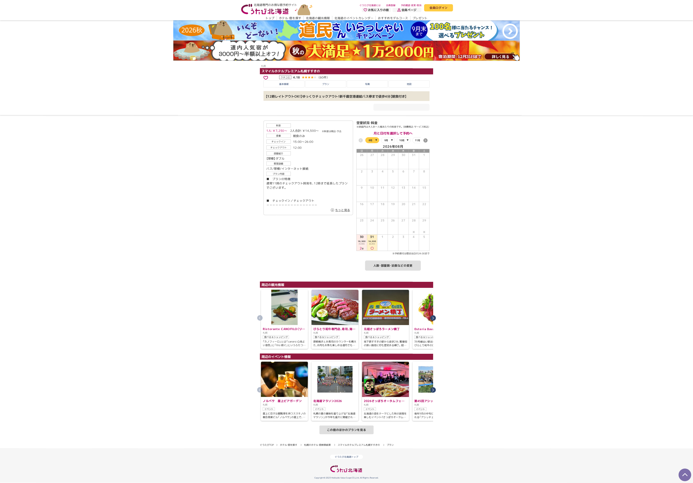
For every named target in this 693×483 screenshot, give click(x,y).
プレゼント (420, 18)
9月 (386, 140)
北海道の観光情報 (318, 18)
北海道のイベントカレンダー (353, 18)
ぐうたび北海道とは (370, 5)
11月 (417, 140)
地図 (409, 84)
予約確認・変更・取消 (411, 5)
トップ (269, 18)
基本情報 (284, 84)
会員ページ (409, 10)
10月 (401, 140)
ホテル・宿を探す (290, 18)
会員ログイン (439, 8)
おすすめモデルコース (393, 18)
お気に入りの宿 (378, 10)
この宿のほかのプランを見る (346, 430)
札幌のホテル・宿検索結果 (317, 444)
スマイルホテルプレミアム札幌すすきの (290, 71)
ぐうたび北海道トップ (346, 456)
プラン (325, 84)
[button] (425, 140)
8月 (370, 140)
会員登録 (390, 5)
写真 (367, 84)
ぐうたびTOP (267, 444)
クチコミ (285, 77)
